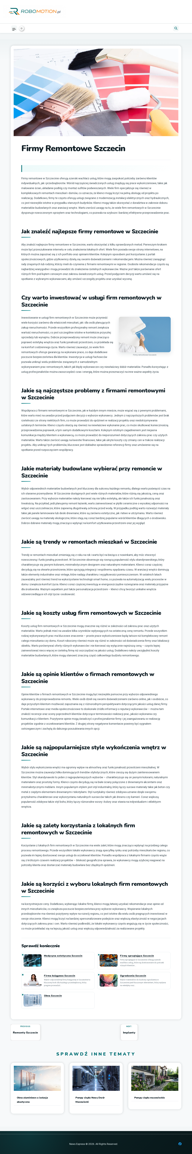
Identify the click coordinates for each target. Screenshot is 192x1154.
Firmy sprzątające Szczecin (137, 955)
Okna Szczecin (53, 995)
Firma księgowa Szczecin (59, 975)
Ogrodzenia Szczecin (133, 975)
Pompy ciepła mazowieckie (149, 1097)
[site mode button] (21, 28)
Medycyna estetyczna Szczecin (63, 955)
